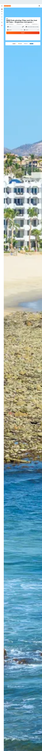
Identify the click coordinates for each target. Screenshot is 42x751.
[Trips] (1, 22)
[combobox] (27, 24)
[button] (2, 6)
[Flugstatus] (1, 19)
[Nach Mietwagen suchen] (1, 14)
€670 (8, 20)
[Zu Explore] (1, 17)
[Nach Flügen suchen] (1, 9)
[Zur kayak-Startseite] (7, 6)
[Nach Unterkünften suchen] (1, 11)
